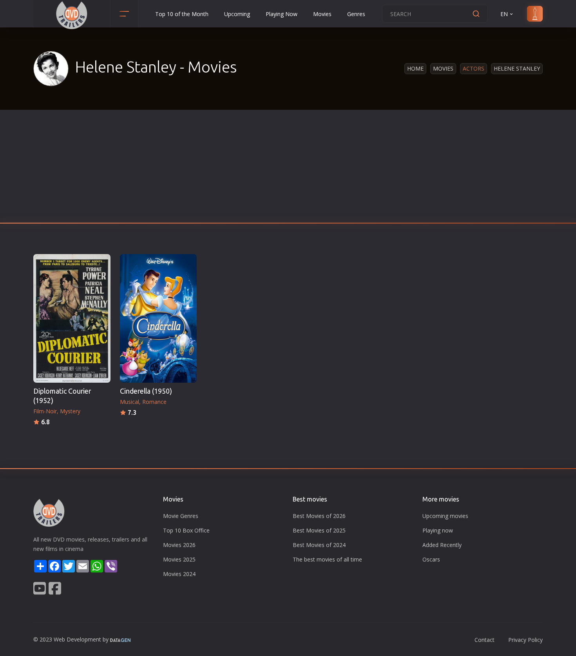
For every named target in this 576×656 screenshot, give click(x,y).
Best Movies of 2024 (319, 545)
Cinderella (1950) (146, 391)
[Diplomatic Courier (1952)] (71, 318)
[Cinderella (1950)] (158, 318)
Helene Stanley (517, 68)
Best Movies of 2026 (319, 516)
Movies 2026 (179, 545)
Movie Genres (180, 516)
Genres (356, 14)
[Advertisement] (288, 169)
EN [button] (504, 14)
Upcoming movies (445, 516)
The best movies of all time (327, 559)
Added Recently (442, 545)
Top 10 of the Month (181, 14)
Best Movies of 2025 (319, 530)
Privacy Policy (525, 639)
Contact (484, 639)
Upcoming (237, 14)
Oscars (431, 559)
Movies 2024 (179, 574)
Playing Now (281, 14)
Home (415, 68)
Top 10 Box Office (186, 530)
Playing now (437, 530)
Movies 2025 (179, 559)
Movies (322, 14)
